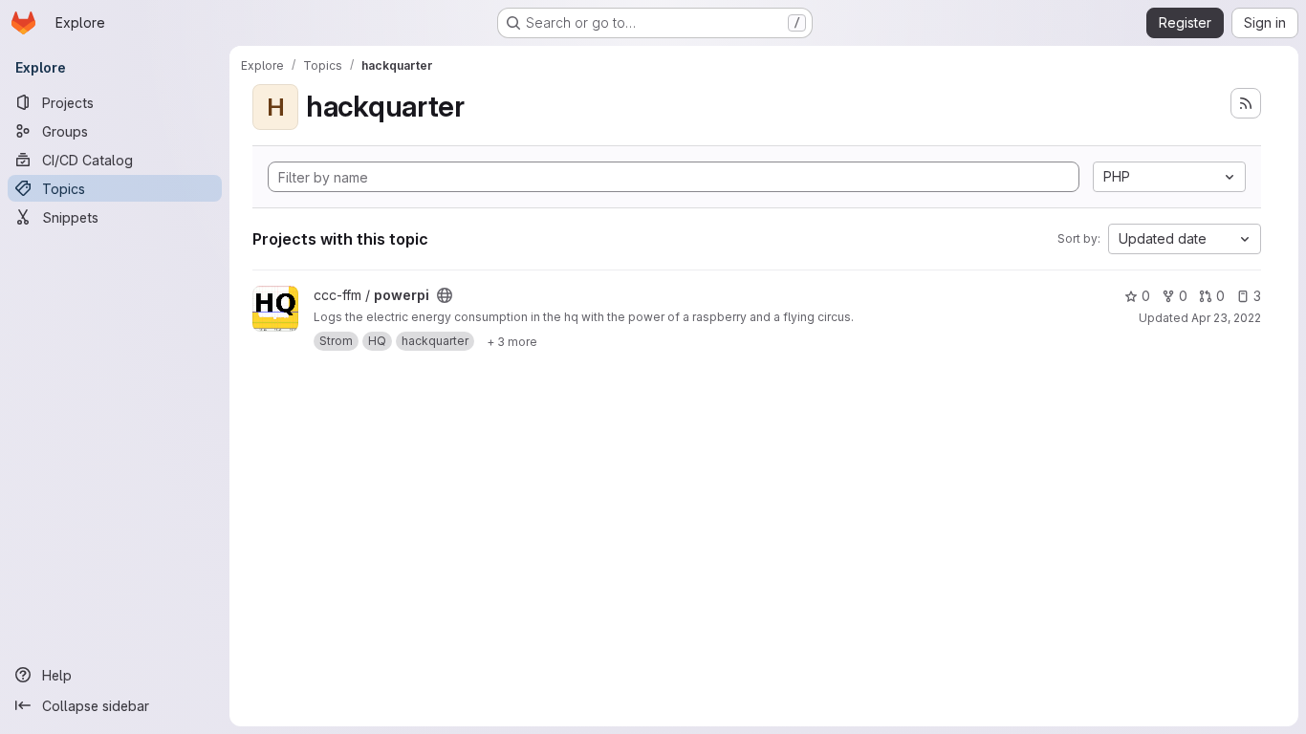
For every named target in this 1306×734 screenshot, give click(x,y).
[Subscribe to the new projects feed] (1245, 103)
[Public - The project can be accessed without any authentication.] (444, 295)
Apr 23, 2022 (1226, 318)
